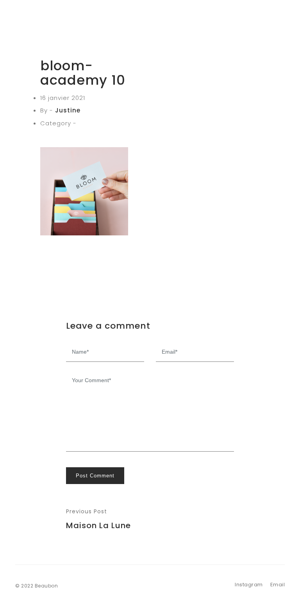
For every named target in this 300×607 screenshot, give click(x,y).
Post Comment (95, 476)
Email (277, 584)
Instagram (249, 584)
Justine (67, 110)
